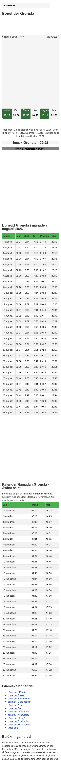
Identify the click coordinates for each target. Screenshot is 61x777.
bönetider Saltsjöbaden (19, 701)
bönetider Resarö (16, 695)
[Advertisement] (30, 73)
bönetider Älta (15, 705)
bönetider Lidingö (16, 718)
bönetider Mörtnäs (17, 692)
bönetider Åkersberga (19, 714)
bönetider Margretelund (19, 724)
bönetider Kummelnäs (19, 698)
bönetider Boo (15, 708)
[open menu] (56, 5)
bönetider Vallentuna (18, 711)
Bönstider (19, 767)
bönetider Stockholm (18, 721)
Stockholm (9, 5)
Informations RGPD (12, 773)
